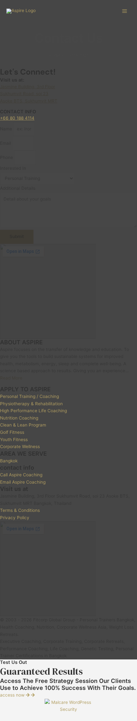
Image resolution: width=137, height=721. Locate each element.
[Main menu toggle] (125, 11)
